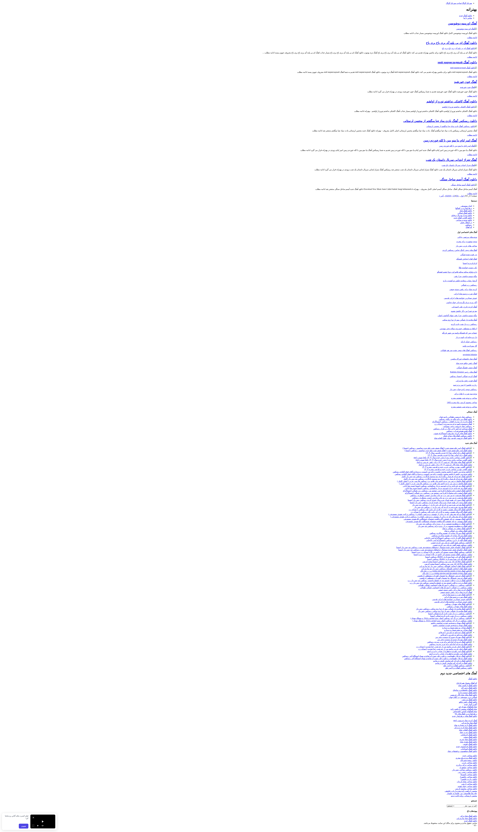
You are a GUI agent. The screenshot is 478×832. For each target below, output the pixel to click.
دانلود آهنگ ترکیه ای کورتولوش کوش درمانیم (453, 663)
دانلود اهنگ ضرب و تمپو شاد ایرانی (458, 597)
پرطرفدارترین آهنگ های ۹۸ (466, 714)
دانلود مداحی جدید (469, 756)
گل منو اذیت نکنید (470, 346)
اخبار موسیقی (466, 206)
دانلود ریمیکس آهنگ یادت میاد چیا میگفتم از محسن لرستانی (440, 121)
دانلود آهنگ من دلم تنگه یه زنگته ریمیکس (455, 419)
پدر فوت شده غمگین (468, 254)
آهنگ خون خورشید (465, 81)
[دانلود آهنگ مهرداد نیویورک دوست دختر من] (453, 637)
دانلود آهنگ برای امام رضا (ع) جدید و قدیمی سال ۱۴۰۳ (450, 455)
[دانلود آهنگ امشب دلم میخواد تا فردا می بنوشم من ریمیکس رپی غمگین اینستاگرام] (437, 491)
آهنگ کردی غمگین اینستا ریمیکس (463, 376)
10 (446, 196)
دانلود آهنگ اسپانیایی (469, 749)
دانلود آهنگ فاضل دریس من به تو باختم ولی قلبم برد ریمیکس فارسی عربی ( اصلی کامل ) (435, 483)
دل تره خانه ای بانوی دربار (466, 337)
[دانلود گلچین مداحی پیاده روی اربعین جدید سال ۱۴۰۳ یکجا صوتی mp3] (443, 457)
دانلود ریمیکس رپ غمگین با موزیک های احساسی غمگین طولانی (446, 587)
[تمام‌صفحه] (33, 826)
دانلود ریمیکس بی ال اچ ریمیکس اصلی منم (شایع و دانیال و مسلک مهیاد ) (442, 621)
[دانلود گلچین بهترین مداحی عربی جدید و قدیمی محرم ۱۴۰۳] (447, 467)
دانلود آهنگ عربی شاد (468, 732)
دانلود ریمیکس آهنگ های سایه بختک (457, 436)
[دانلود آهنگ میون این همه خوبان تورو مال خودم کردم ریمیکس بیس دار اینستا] (440, 500)
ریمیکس (468, 225)
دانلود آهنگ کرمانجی (469, 735)
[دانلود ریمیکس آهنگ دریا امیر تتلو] (457, 665)
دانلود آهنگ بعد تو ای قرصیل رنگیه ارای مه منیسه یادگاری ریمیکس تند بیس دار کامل (437, 479)
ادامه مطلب (472, 37)
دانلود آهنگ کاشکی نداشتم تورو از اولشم (451, 101)
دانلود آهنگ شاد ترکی (468, 816)
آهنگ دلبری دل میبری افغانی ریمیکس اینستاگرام (452, 422)
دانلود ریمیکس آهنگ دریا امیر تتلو (458, 668)
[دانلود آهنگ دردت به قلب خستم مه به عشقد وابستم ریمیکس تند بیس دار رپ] (440, 580)
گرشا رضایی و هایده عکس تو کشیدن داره (460, 281)
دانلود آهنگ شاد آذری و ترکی (465, 728)
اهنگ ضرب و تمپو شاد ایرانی (465, 294)
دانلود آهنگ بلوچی (470, 744)
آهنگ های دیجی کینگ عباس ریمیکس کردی (459, 250)
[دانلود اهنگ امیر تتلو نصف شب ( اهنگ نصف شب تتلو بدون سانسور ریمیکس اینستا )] (437, 448)
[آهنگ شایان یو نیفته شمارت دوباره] (457, 628)
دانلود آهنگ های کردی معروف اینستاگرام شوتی (452, 433)
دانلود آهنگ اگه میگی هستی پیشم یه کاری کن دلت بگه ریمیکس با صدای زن (441, 512)
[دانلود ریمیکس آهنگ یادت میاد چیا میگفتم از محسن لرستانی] (451, 126)
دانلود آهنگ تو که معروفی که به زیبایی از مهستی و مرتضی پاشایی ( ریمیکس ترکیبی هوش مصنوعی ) (431, 517)
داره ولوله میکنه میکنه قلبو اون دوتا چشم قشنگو (457, 272)
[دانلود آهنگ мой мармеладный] (463, 68)
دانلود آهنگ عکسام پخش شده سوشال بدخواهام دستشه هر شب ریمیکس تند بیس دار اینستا (435, 550)
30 (450, 196)
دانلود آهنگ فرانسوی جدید (466, 746)
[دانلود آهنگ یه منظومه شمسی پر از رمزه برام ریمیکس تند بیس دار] (444, 524)
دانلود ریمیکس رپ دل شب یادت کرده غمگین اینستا (451, 616)
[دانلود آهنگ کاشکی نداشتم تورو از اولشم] (459, 107)
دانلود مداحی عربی (469, 763)
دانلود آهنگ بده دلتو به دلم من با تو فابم (456, 635)
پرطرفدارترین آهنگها (463, 208)
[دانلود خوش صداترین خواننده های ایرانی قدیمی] (452, 599)
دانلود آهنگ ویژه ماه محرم (466, 758)
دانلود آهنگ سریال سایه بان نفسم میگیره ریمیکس (451, 535)
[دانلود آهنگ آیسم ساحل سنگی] (464, 185)
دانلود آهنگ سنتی (470, 737)
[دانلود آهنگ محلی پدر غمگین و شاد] (457, 528)
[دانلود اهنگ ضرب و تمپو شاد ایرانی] (457, 595)
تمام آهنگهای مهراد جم (468, 707)
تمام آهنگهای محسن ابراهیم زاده (464, 709)
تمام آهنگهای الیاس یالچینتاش (465, 711)
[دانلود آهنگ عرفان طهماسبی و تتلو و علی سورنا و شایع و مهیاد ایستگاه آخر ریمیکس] (437, 656)
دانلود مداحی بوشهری (468, 767)
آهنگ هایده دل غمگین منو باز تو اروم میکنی (459, 320)
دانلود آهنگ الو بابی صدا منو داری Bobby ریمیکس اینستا (449, 559)
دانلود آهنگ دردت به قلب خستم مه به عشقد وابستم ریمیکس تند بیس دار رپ (441, 583)
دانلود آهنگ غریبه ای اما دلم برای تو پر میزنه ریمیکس (450, 644)
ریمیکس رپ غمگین (469, 285)
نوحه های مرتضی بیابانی (467, 237)
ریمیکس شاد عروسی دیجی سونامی (457, 426)
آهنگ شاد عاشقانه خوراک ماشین (463, 359)
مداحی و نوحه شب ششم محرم (464, 407)
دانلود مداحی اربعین (469, 784)
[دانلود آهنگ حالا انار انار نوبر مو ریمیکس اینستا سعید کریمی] (447, 561)
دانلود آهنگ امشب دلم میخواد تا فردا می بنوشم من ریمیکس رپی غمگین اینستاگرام (438, 493)
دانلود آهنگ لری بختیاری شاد (465, 725)
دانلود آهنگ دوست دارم (467, 692)
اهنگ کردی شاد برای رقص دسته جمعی (456, 592)
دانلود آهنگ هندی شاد (468, 742)
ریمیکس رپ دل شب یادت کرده (464, 324)
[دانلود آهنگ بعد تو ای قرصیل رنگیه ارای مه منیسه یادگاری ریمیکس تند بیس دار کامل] (436, 476)
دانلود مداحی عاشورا (468, 777)
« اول (462, 196)
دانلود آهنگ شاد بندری (468, 739)
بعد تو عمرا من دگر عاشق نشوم (464, 311)
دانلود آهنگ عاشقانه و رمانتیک (465, 690)
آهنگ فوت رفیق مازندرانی (466, 381)
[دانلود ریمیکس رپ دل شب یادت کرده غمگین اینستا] (450, 613)
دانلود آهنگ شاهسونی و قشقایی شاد (462, 751)
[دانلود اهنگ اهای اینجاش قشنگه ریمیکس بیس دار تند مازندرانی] (445, 566)
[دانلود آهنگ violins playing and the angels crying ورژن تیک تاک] (446, 571)
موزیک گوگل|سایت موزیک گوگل (459, 3)
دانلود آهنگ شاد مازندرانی (466, 818)
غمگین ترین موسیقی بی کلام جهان (463, 697)
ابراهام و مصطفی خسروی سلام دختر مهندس (458, 329)
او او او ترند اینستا (470, 263)
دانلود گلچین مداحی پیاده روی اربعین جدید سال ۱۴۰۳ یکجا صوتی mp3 (444, 460)
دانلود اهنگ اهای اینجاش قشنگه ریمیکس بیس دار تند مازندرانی (446, 569)
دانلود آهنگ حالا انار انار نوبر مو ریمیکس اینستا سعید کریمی (448, 564)
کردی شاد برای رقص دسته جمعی (463, 289)
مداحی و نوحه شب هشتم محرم (464, 398)
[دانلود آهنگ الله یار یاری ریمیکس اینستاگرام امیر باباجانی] (448, 538)
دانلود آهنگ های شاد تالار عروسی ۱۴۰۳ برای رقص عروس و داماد (445, 465)
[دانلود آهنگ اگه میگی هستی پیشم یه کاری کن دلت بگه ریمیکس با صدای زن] (440, 509)
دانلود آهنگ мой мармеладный (457, 62)
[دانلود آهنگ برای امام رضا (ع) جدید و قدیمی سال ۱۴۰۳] (449, 453)
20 (448, 196)
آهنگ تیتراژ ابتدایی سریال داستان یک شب (451, 159)
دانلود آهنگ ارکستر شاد (467, 685)
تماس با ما (467, 18)
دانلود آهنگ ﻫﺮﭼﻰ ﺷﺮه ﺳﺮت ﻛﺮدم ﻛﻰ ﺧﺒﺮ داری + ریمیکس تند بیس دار (443, 507)
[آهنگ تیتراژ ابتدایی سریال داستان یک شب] (459, 165)
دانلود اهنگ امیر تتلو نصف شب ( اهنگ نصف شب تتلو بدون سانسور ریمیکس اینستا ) (438, 450)
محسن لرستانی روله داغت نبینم (464, 796)
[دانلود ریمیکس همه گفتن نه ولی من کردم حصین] (451, 543)
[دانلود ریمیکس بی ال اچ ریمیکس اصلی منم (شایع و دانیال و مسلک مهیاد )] (441, 618)
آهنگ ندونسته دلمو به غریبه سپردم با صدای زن (453, 424)
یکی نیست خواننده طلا (468, 268)
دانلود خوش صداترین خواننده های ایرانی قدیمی (453, 602)
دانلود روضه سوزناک (468, 760)
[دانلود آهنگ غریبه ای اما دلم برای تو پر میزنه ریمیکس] (449, 642)
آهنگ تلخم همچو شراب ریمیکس (459, 431)
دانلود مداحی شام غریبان (467, 782)
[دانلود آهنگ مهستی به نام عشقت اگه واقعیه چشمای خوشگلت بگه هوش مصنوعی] (438, 519)
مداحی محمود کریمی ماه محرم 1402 (462, 402)
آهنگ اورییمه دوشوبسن (462, 23)
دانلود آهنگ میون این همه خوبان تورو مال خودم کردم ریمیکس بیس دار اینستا (441, 502)
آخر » (441, 196)
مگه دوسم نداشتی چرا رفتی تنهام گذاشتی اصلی (457, 315)
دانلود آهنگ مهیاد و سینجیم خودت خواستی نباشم (452, 625)
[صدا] (43, 826)
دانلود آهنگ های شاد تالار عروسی (463, 695)
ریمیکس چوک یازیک (469, 342)
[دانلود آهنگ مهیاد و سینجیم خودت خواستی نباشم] (451, 623)
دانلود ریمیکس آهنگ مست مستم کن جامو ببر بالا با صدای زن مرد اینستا (443, 554)
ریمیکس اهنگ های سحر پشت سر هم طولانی (458, 350)
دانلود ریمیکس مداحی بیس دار (464, 770)
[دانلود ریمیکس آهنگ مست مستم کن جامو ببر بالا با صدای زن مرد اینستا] (442, 552)
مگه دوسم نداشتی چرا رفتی (465, 276)
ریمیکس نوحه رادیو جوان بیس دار (463, 389)
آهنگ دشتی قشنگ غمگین (466, 368)
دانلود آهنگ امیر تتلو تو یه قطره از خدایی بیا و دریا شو (450, 654)
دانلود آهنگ (472, 679)
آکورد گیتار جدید (470, 704)
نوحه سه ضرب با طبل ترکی (465, 394)
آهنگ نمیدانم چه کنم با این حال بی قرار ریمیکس (452, 429)
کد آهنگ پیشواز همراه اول (466, 683)
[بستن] (33, 818)
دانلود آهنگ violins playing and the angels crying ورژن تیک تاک (447, 573)
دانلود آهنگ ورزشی (469, 700)
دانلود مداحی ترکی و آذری (466, 765)
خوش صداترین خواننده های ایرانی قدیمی (460, 298)
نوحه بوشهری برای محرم (466, 241)
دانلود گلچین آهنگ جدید (463, 218)
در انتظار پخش (466, 222)
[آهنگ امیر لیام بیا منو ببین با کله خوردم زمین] (458, 146)
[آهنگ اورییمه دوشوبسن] (466, 29)
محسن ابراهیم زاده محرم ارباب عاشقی (461, 791)
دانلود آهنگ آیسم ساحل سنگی (458, 179)
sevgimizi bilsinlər (470, 354)
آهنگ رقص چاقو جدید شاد (466, 363)
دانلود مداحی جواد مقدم (467, 786)
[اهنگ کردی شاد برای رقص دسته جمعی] (455, 590)
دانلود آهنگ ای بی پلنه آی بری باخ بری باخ (451, 43)
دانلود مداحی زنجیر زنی (467, 772)
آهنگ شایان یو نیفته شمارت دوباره (458, 630)
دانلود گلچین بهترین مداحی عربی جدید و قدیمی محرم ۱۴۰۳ (448, 469)
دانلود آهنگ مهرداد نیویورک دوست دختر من (454, 639)
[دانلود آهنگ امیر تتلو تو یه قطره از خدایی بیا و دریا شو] (449, 651)
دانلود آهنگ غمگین (464, 213)
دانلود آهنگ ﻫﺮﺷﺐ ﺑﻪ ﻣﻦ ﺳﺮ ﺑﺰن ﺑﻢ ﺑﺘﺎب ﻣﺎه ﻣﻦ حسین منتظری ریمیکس (442, 498)
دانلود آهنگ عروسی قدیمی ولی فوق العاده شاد (453, 438)
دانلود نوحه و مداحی (464, 220)
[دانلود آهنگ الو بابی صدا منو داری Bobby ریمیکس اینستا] (448, 557)
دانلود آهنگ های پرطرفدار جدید (464, 716)
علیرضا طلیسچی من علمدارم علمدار (462, 793)
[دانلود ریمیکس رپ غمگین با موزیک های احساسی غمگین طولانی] (445, 585)
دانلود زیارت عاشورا (469, 779)
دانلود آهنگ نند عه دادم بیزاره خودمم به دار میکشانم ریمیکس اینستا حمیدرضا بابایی (438, 488)
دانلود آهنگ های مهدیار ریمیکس (459, 606)
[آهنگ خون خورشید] (468, 87)
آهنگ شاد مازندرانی (469, 723)
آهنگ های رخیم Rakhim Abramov (463, 372)
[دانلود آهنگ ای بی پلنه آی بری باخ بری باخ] (459, 48)
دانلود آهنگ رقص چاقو (468, 702)
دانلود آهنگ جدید (465, 16)
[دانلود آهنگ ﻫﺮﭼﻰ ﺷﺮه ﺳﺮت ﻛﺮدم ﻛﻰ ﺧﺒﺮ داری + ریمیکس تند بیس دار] (442, 505)
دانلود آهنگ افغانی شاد (468, 730)
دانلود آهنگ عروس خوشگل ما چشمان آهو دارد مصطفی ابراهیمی (445, 578)
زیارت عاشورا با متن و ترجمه (465, 385)
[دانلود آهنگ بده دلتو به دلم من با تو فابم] (455, 632)
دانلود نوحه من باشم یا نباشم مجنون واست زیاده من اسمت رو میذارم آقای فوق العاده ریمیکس (433, 474)
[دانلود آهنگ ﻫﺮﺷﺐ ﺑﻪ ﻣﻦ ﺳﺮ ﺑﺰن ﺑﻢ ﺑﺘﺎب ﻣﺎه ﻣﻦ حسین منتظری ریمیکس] (441, 495)
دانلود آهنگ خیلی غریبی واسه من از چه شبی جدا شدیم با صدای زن (445, 649)
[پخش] (38, 826)
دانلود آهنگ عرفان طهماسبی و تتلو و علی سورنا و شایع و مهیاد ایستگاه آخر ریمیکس (438, 658)
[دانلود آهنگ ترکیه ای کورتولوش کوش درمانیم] (452, 661)
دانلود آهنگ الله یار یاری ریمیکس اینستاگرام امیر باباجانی (449, 540)
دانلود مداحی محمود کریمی (466, 789)
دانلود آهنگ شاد (466, 211)
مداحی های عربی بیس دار (466, 246)
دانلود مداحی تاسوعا (469, 774)
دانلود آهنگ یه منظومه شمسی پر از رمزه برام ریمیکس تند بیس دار (445, 526)
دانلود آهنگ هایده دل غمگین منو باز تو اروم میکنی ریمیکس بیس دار (445, 611)
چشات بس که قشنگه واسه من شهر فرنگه (459, 333)
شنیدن (23, 826)
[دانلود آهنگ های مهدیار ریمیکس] (458, 604)
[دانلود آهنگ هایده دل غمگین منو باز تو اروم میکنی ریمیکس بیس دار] (444, 609)
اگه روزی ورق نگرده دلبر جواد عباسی (461, 302)
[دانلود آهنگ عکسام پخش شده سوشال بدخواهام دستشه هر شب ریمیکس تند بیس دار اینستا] (434, 547)
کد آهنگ (469, 227)
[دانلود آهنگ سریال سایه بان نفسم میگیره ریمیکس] (450, 533)
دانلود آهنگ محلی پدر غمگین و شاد (458, 531)
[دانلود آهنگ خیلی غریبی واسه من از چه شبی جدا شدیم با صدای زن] (444, 647)
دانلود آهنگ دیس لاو (469, 688)
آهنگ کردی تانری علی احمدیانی (464, 307)
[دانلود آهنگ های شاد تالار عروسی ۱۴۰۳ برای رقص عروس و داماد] (444, 462)
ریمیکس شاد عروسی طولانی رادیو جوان (455, 417)
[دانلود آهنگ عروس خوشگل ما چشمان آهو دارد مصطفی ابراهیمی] (444, 576)
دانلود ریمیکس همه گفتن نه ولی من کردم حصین (452, 545)
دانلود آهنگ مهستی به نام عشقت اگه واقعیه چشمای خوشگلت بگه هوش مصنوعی (439, 521)
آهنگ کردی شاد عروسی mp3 (465, 720)
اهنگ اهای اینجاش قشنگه (466, 259)
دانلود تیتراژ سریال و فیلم (461, 215)
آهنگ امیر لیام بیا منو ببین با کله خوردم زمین (450, 140)
